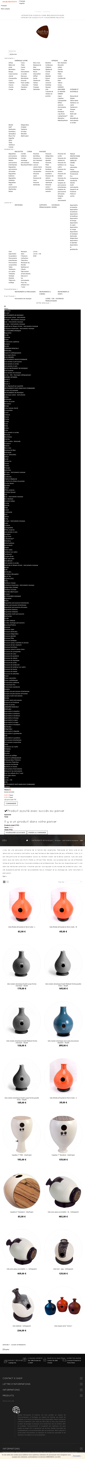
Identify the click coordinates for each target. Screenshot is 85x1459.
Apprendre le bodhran (12, 716)
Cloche (11, 87)
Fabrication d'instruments (13, 769)
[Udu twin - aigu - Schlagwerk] (63, 1248)
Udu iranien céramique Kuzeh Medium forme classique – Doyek (21, 1042)
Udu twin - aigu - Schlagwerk (63, 1269)
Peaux (6, 339)
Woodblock (74, 118)
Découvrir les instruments (13, 771)
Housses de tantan (10, 669)
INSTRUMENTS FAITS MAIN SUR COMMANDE (19, 388)
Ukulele (11, 278)
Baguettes (8, 333)
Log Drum (61, 114)
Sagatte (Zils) (9, 578)
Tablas (60, 83)
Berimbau (12, 69)
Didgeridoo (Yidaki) (11, 587)
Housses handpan (10, 640)
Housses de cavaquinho (12, 651)
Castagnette (62, 100)
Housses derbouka (10, 631)
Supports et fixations (11, 702)
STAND (72, 163)
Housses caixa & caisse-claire (37, 165)
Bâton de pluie (9, 401)
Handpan (61, 111)
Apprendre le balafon (11, 711)
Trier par (61, 882)
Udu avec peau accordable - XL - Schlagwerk (63, 1212)
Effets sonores (9, 490)
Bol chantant (62, 63)
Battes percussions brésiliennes (13, 162)
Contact (38, 11)
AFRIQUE (55, 60)
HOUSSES (42, 151)
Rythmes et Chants (10, 766)
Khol (59, 80)
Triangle (36, 87)
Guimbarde (62, 78)
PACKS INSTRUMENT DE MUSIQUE (16, 368)
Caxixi (11, 80)
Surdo (35, 78)
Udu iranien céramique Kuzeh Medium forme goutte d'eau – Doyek (63, 985)
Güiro (23, 69)
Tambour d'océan (10, 589)
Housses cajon (9, 629)
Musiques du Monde (11, 764)
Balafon (48, 63)
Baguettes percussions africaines (13, 169)
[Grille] (4, 882)
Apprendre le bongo (11, 718)
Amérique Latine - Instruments (14, 317)
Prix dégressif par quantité (13, 386)
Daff (10, 127)
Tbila (10, 142)
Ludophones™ (63, 116)
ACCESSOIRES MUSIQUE (12, 331)
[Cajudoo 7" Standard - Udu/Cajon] (63, 1134)
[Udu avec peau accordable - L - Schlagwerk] (22, 1248)
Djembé (48, 76)
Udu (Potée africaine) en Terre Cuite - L (21, 927)
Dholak (60, 71)
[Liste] (7, 882)
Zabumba (36, 89)
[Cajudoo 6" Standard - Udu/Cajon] (22, 1191)
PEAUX (72, 154)
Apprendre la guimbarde (13, 733)
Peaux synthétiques (11, 680)
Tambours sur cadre (11, 747)
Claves (11, 85)
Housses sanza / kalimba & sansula (16, 643)
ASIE (65, 60)
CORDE (29, 151)
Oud (10, 251)
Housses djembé (10, 636)
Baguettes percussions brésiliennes (13, 156)
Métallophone (63, 120)
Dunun (47, 78)
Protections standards (12, 687)
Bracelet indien (9, 501)
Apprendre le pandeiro (12, 738)
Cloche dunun (9, 483)
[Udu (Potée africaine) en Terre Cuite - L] (22, 906)
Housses (7, 337)
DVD (34, 256)
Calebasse (49, 65)
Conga (11, 89)
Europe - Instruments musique (14, 324)
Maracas (24, 76)
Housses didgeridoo (11, 634)
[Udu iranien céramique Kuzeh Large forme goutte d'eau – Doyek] (22, 1077)
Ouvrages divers (10, 355)
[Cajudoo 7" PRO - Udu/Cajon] (22, 1134)
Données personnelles (23, 1452)
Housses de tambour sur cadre (62, 165)
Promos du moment (11, 390)
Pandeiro (24, 87)
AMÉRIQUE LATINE (21, 60)
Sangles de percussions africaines (62, 191)
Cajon (60, 96)
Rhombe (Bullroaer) (11, 592)
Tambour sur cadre (10, 552)
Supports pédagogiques (12, 353)
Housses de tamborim (12, 665)
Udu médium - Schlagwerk (22, 1326)
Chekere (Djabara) (10, 479)
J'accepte (77, 1456)
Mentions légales (9, 1452)
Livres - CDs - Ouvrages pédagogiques (17, 375)
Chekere (11, 83)
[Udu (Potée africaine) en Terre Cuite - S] (63, 1077)
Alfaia (11, 63)
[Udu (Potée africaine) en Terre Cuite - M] (63, 906)
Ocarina (23, 80)
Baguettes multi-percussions (14, 614)
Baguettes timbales (11, 612)
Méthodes (7, 350)
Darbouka (73, 236)
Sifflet (35, 76)
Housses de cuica (10, 654)
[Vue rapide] (23, 937)
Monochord (74, 96)
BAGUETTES (19, 151)
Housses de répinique (11, 660)
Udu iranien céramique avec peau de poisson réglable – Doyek (63, 1042)
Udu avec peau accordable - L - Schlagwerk (22, 1269)
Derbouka (12, 129)
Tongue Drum (9, 556)
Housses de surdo (10, 662)
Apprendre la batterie (12, 713)
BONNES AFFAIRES (10, 377)
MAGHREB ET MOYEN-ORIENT (62, 91)
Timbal (35, 85)
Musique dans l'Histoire (24, 254)
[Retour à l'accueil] (27, 840)
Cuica (23, 63)
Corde (6, 335)
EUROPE (61, 87)
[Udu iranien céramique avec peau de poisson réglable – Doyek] (63, 1020)
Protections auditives (11, 342)
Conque (7, 594)
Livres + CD (37, 254)
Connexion (46, 11)
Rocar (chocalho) (10, 454)
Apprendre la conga (11, 722)
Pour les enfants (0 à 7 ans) (25, 285)
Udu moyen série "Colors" (63, 1326)
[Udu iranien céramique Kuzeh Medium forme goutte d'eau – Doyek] (63, 963)
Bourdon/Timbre (26, 165)
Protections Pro (9, 685)
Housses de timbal (10, 671)
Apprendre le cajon (11, 720)
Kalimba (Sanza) (9, 492)
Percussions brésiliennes (12, 740)
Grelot (60, 76)
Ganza (23, 67)
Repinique (36, 69)
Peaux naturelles (10, 678)
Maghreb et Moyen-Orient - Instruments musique (21, 326)
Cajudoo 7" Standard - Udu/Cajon (63, 1155)
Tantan (35, 83)
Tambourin (73, 107)
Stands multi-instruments (13, 700)
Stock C (7, 381)
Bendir (11, 125)
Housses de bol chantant (13, 645)
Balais (11, 191)
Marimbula (24, 78)
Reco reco (36, 63)
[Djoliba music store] (42, 31)
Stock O (7, 384)
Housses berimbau (10, 647)
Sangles (7, 344)
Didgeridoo (74, 238)
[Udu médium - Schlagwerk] (22, 1305)
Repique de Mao (10, 450)
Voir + (5, 876)
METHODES (19, 205)
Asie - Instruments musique (13, 322)
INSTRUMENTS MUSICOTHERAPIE (15, 359)
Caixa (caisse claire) (11, 408)
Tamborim (36, 80)
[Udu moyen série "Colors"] (63, 1305)
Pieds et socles (9, 704)
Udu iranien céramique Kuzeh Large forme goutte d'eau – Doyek (22, 1099)
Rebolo (23, 89)
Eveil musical (8, 370)
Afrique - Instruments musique (14, 319)
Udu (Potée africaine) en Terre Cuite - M (63, 927)
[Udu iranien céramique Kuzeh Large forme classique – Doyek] (22, 963)
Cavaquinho (13, 78)
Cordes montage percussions (25, 160)
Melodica (61, 118)
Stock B (7, 379)
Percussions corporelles (12, 742)
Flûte (23, 65)
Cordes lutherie (9, 620)
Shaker (72, 98)
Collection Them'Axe (11, 762)
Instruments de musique (23, 298)
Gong (60, 85)
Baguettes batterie (10, 609)
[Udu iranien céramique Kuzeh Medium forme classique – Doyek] (22, 1020)
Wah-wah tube (9, 558)
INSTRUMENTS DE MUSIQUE (13, 315)
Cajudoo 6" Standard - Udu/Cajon (21, 1212)
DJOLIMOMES (9, 357)
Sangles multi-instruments (13, 696)
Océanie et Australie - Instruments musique (19, 328)
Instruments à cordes (11, 364)
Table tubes (74, 100)
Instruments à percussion (13, 361)
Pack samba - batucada (12, 441)
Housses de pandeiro (11, 656)
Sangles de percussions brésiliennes (62, 185)
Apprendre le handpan (12, 724)
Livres (35, 251)
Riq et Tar (12, 136)
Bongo (11, 71)
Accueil (6, 313)
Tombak (11, 276)
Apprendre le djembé (11, 731)
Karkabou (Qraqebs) (11, 574)
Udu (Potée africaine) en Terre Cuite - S (63, 1098)
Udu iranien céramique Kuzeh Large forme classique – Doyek (21, 985)
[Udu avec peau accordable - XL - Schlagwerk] (63, 1191)
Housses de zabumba (11, 674)
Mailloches (12, 189)
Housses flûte (9, 638)
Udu (46, 89)
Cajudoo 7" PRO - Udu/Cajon (22, 1155)
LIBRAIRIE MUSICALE (11, 348)
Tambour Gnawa (10, 583)
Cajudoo (61, 98)
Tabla (11, 267)
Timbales (12, 274)
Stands (6, 346)
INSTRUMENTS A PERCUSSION (25, 292)
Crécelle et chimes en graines (49, 94)
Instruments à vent (10, 366)
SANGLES (73, 160)
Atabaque (7, 399)
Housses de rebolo (10, 658)
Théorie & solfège (10, 755)
